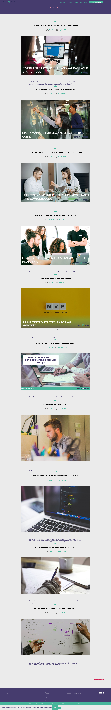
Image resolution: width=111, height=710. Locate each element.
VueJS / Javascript (47, 696)
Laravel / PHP (46, 690)
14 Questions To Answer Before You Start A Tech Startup (73, 693)
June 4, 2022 (62, 220)
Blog (81, 2)
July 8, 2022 (62, 30)
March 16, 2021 (62, 347)
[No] (59, 708)
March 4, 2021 (62, 613)
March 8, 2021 (62, 409)
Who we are (76, 2)
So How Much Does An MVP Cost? (55, 404)
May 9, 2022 (62, 282)
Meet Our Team (9, 692)
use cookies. (50, 707)
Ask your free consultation (96, 2)
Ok (55, 707)
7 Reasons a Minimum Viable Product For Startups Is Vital (55, 476)
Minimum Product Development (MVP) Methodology (55, 547)
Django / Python (47, 693)
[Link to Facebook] (100, 692)
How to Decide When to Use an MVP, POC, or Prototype (55, 215)
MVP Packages (69, 2)
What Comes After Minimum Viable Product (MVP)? (55, 343)
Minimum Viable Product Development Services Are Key (55, 608)
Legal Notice (52, 703)
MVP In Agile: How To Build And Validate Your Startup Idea (55, 26)
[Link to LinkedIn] (103, 692)
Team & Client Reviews (10, 690)
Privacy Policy (64, 703)
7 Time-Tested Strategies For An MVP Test (55, 278)
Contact (85, 2)
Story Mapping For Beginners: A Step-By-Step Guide (55, 90)
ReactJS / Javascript (47, 697)
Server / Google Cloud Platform (49, 700)
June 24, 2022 (62, 157)
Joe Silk (51, 30)
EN (105, 2)
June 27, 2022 (62, 94)
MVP (55, 21)
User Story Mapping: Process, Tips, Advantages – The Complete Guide (55, 153)
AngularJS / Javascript (48, 692)
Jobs (7, 693)
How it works (62, 2)
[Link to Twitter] (102, 692)
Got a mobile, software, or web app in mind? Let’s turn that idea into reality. (76, 690)
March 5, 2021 (62, 480)
